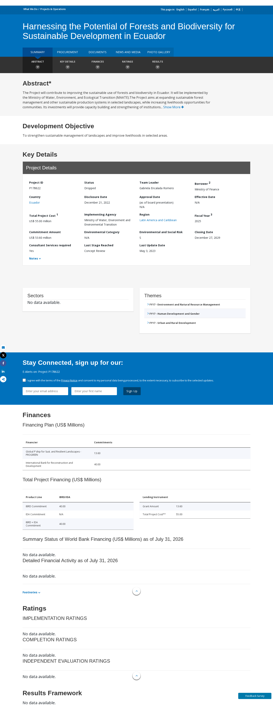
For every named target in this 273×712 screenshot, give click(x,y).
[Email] (3, 347)
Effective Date (205, 197)
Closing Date (204, 232)
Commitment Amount (45, 232)
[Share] (3, 363)
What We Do (30, 9)
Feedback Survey (254, 696)
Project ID (36, 182)
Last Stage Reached (98, 245)
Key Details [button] (67, 61)
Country (35, 197)
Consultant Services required (50, 245)
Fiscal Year (203, 215)
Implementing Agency (100, 214)
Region (144, 214)
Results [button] (157, 61)
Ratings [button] (127, 61)
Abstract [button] (37, 61)
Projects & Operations (53, 9)
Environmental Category (102, 232)
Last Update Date (152, 245)
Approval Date (149, 197)
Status (89, 182)
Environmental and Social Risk (161, 232)
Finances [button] (98, 61)
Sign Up (132, 391)
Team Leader (149, 182)
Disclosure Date (95, 197)
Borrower (202, 183)
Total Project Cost (43, 215)
